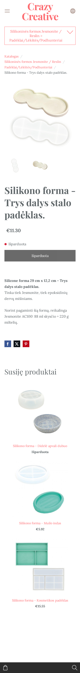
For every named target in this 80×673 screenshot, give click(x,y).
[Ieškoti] (74, 667)
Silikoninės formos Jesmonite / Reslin (32, 62)
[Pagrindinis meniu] (7, 11)
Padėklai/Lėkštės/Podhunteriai (28, 67)
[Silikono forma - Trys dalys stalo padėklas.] (14, 165)
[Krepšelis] (5, 667)
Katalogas (11, 56)
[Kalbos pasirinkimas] (73, 11)
